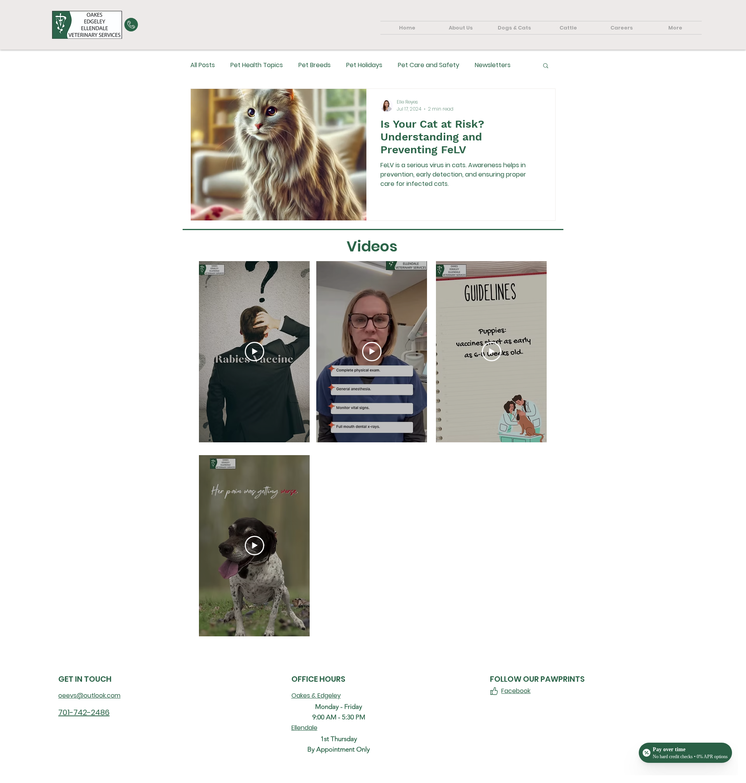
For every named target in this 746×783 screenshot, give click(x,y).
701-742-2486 (84, 712)
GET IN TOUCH (85, 679)
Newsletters (493, 65)
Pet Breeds (314, 65)
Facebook (515, 690)
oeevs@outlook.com (89, 695)
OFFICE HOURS (318, 679)
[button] (545, 66)
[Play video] (254, 351)
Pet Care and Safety (428, 65)
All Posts (202, 65)
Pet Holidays (364, 65)
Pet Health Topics (256, 65)
